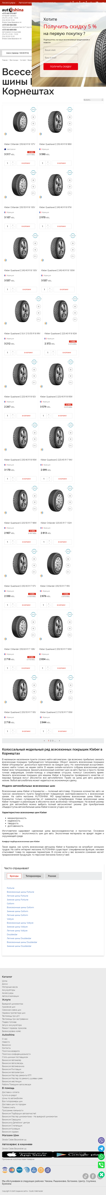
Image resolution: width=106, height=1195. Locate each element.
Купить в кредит (9, 1095)
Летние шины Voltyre (17, 930)
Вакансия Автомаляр (11, 1060)
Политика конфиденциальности (16, 1054)
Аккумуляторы (8, 990)
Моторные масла (10, 987)
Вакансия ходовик (10, 1132)
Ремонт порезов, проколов (14, 1028)
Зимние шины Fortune (17, 899)
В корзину (26, 163)
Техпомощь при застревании (15, 1019)
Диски (5, 984)
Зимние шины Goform (17, 911)
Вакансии (7, 8)
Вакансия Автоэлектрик (13, 1072)
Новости (6, 1042)
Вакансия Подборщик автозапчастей (19, 1113)
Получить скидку (60, 66)
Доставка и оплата (10, 1092)
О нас (4, 1039)
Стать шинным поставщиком (15, 1057)
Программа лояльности (12, 1110)
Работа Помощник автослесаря (16, 1084)
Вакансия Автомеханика (13, 1066)
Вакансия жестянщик (12, 1081)
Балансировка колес (11, 1031)
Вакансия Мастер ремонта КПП (16, 1075)
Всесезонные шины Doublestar (22, 942)
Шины (4, 981)
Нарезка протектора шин (13, 1013)
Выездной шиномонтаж (12, 1004)
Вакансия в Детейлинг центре (16, 1123)
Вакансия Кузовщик (11, 1129)
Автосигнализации (29, 2)
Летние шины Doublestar (19, 938)
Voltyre (10, 919)
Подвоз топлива (9, 1022)
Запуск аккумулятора (12, 1025)
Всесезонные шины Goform (20, 907)
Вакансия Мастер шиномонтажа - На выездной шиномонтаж (29, 1116)
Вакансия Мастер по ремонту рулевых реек (22, 1078)
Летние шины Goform (17, 915)
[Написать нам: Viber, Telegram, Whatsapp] (101, 1175)
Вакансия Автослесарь (12, 1063)
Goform (10, 903)
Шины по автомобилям (12, 1098)
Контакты (6, 1048)
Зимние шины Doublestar (19, 946)
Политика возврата (11, 1051)
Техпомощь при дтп (11, 1016)
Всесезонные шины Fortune (20, 892)
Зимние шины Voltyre (17, 927)
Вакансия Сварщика (11, 1119)
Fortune (10, 888)
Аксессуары (8, 2)
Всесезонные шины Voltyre (20, 923)
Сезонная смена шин (11, 1010)
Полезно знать (8, 1107)
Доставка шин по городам (14, 1104)
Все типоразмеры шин (12, 1101)
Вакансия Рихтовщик (11, 1069)
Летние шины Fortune (17, 896)
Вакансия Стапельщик (12, 1126)
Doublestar (12, 934)
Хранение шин (8, 1007)
